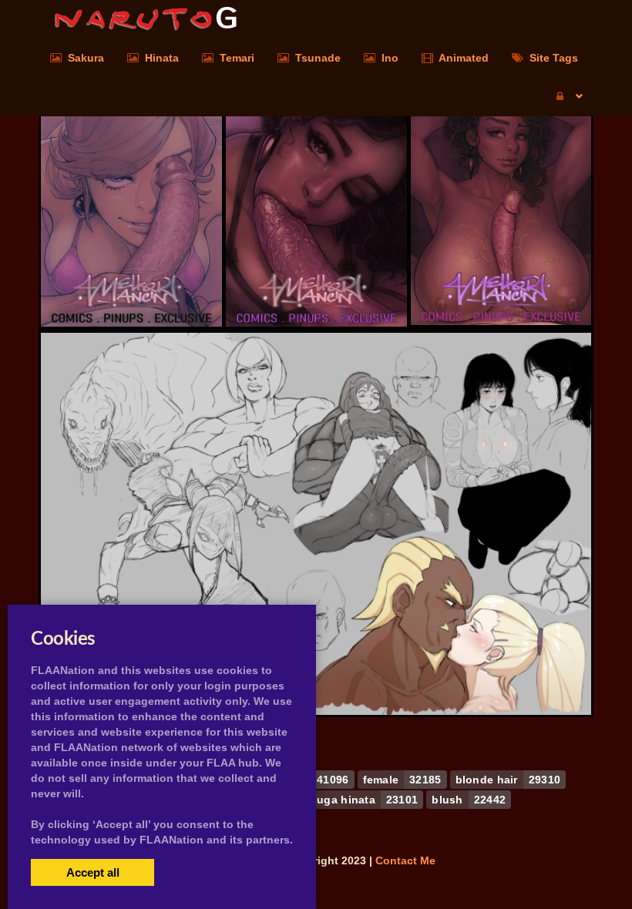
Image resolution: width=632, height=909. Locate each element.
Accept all (92, 872)
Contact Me (405, 860)
